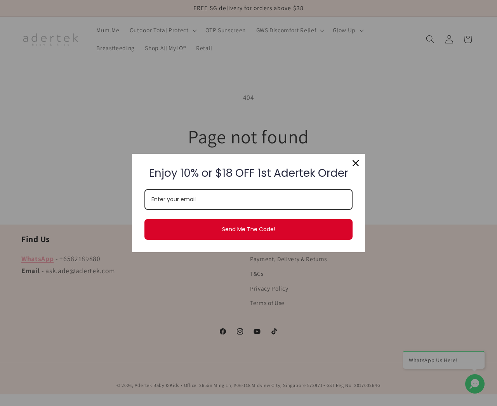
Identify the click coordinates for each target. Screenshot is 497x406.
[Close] (355, 163)
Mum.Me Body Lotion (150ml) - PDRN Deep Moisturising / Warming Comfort (101, 388)
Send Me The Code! (248, 229)
